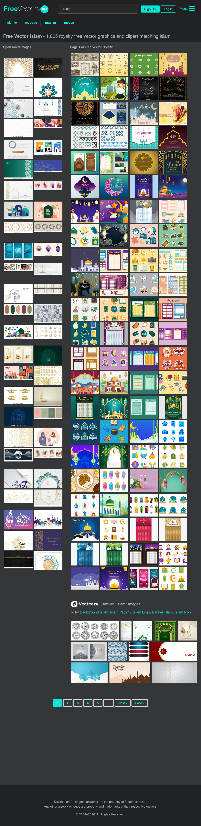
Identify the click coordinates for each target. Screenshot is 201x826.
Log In (168, 9)
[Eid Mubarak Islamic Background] (114, 235)
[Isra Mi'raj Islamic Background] (85, 529)
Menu (184, 8)
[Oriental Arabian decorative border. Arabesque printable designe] (18, 67)
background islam (94, 611)
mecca (69, 22)
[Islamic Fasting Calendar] (114, 333)
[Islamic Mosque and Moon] (114, 407)
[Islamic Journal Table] (144, 358)
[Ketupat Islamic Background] (114, 456)
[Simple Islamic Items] (114, 431)
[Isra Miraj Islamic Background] (173, 186)
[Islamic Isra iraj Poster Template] (114, 578)
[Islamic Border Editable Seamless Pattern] (85, 137)
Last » (139, 703)
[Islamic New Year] (144, 113)
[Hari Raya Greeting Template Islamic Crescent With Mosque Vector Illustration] (114, 186)
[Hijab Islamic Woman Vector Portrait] (173, 113)
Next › (122, 703)
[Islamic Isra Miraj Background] (85, 211)
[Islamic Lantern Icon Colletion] (85, 505)
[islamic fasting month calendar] (85, 407)
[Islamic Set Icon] (173, 431)
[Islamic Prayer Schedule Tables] (144, 309)
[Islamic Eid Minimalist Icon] (114, 529)
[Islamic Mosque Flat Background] (85, 382)
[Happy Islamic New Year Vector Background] (173, 137)
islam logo (141, 611)
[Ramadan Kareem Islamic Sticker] (173, 358)
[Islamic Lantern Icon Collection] (114, 480)
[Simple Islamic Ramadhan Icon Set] (173, 578)
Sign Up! (150, 9)
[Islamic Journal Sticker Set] (173, 211)
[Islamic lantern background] (173, 480)
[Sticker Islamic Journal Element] (144, 284)
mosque (31, 22)
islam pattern (120, 611)
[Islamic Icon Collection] (144, 456)
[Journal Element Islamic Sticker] (144, 260)
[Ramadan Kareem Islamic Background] (85, 284)
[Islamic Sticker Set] (173, 235)
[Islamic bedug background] (144, 480)
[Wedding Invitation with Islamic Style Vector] (114, 162)
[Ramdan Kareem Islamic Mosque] (114, 382)
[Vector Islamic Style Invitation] (114, 113)
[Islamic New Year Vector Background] (144, 137)
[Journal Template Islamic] (114, 260)
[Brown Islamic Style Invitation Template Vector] (85, 162)
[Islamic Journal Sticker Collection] (85, 235)
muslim (50, 22)
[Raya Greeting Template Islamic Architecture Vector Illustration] (85, 186)
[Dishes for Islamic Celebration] (85, 480)
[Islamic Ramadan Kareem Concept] (114, 211)
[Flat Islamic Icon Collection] (173, 456)
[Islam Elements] (85, 64)
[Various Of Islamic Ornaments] (144, 64)
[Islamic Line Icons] (114, 64)
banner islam (162, 611)
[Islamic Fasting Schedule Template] (144, 554)
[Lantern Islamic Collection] (144, 505)
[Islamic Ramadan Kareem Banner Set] (144, 578)
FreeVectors (26, 9)
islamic (11, 22)
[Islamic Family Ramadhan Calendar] (144, 211)
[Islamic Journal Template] (173, 309)
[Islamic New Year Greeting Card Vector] (173, 162)
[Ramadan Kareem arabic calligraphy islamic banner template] (18, 478)
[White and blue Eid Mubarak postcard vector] (48, 560)
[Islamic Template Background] (144, 431)
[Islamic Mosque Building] (114, 505)
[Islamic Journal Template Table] (144, 382)
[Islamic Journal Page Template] (85, 358)
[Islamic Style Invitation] (144, 88)
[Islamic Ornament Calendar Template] (144, 529)
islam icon (183, 611)
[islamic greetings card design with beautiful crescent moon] (48, 396)
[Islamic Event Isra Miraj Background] (85, 578)
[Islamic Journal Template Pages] (173, 284)
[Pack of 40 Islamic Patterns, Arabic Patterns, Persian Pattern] (48, 313)
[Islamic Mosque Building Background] (85, 260)
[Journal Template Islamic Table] (144, 407)
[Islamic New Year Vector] (173, 64)
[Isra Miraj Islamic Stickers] (85, 431)
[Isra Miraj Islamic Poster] (144, 186)
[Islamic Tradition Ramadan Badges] (173, 505)
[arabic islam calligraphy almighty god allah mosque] (48, 519)
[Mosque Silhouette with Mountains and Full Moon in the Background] (18, 457)
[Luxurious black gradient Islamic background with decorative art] (18, 560)
